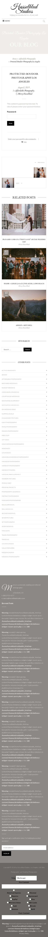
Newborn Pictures (9, 479)
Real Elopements (8, 505)
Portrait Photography (10, 496)
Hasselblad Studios (24, 9)
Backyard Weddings (9, 383)
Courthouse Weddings (10, 396)
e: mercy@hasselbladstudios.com (13, 598)
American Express (14, 893)
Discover (32, 893)
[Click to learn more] (24, 219)
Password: (11, 112)
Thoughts (6, 531)
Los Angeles (6, 453)
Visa (33, 899)
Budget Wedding (8, 388)
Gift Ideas (5, 440)
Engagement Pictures (10, 418)
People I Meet (6, 483)
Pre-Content (24, 882)
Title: (13, 878)
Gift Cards (33, 903)
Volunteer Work (8, 548)
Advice (4, 375)
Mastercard (33, 896)
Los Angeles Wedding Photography (15, 457)
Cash (15, 906)
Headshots (6, 448)
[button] (7, 21)
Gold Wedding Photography (13, 444)
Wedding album (8, 552)
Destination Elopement (10, 401)
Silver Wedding (7, 526)
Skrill (33, 909)
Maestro (14, 896)
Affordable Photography (27, 58)
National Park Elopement (11, 474)
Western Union (15, 903)
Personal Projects (9, 487)
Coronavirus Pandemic (10, 392)
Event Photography (9, 422)
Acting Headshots (9, 370)
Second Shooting (8, 513)
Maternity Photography (11, 466)
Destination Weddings (10, 405)
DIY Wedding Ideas (9, 409)
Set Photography (8, 522)
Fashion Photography (10, 431)
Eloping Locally (8, 414)
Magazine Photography (11, 461)
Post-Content (24, 913)
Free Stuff (5, 435)
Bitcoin (33, 906)
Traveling (5, 539)
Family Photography (9, 427)
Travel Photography (9, 535)
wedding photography (10, 557)
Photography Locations (11, 492)
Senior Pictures (7, 518)
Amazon (15, 909)
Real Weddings (7, 509)
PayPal (14, 899)
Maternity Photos (8, 470)
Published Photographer (11, 500)
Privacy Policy (24, 933)
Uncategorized (8, 544)
